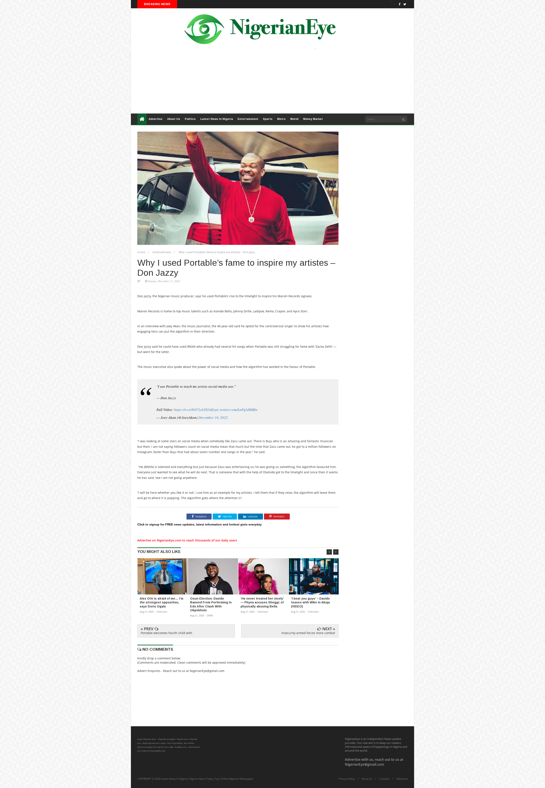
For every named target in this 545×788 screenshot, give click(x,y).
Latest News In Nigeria (216, 119)
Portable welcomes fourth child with (166, 633)
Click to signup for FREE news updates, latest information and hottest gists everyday (199, 524)
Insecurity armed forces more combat (308, 633)
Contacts (384, 778)
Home (141, 252)
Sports (267, 119)
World (294, 119)
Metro (281, 119)
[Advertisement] (258, 83)
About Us (173, 119)
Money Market (313, 119)
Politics (190, 119)
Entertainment (248, 119)
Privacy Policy (347, 778)
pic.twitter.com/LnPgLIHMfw (236, 409)
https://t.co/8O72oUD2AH (194, 409)
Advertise (155, 119)
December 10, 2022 (213, 417)
